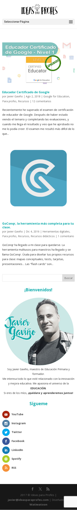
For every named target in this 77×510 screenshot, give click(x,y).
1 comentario (66, 236)
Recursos (23, 101)
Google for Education (56, 96)
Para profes (9, 101)
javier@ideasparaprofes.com (28, 500)
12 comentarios (41, 101)
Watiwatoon (38, 504)
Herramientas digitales (56, 231)
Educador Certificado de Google (26, 92)
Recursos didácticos (43, 236)
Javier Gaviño (15, 96)
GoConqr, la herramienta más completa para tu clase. (38, 225)
